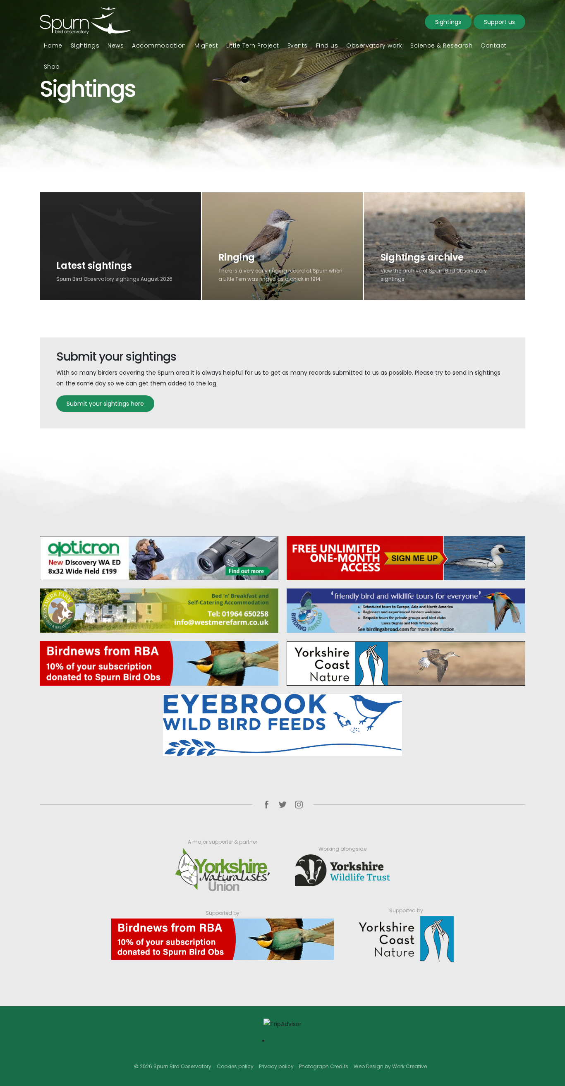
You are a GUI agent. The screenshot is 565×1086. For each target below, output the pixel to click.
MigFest (206, 45)
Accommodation (159, 45)
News (116, 45)
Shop (52, 66)
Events (297, 45)
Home (53, 45)
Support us (499, 22)
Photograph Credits (323, 1066)
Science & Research (441, 45)
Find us (327, 45)
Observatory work (374, 45)
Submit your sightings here (105, 403)
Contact (494, 45)
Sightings (448, 22)
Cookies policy (235, 1066)
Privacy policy (276, 1066)
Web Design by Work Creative (390, 1066)
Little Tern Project (252, 45)
